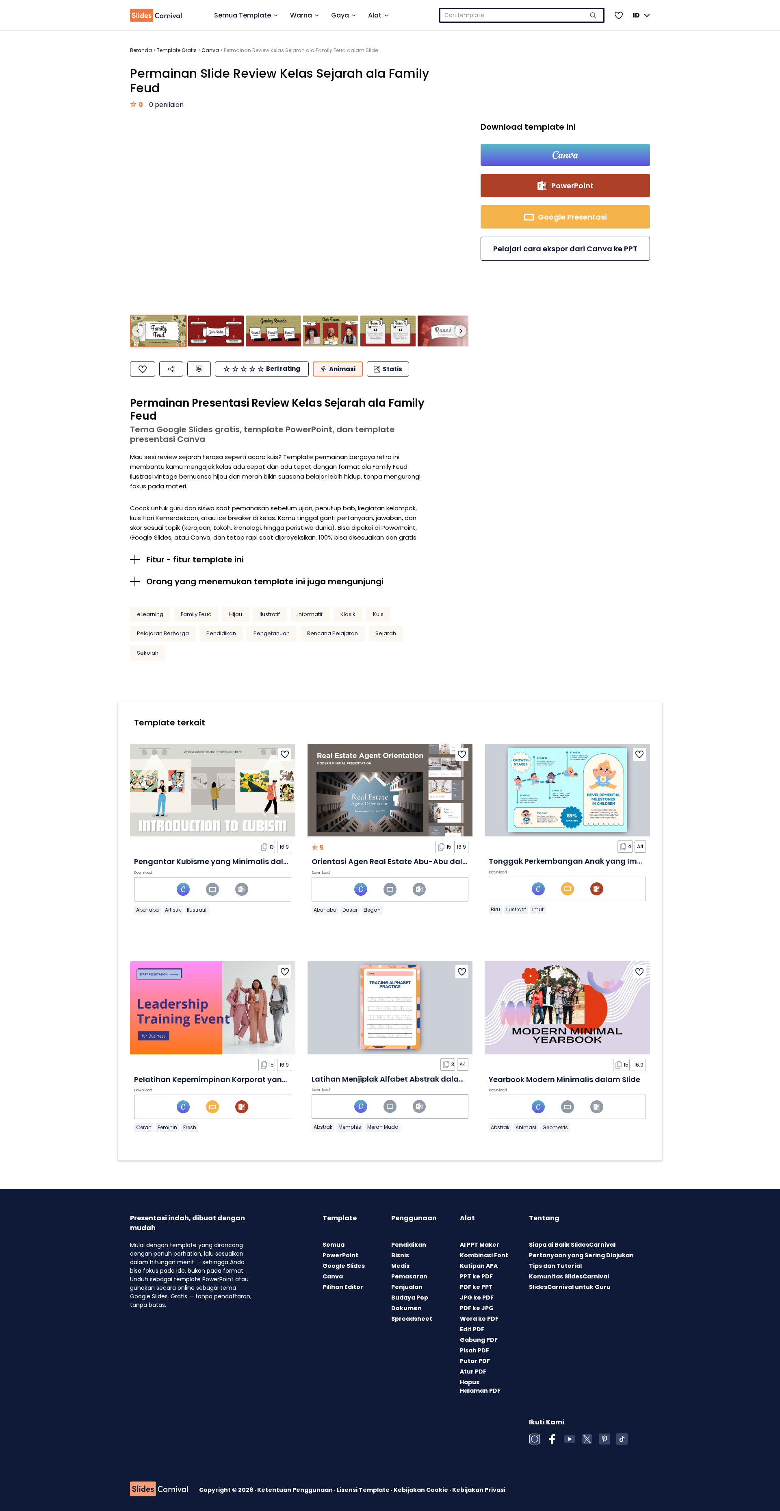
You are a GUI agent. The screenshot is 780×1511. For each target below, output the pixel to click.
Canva (210, 50)
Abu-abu (147, 909)
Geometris (555, 1127)
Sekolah (147, 653)
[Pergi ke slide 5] (388, 331)
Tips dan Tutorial (555, 1266)
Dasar (350, 909)
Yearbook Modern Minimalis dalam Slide (564, 1079)
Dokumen (406, 1308)
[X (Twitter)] (587, 1439)
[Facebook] (552, 1439)
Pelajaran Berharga (163, 633)
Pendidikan (221, 633)
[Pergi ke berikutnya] (460, 331)
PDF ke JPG (477, 1308)
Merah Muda (383, 1126)
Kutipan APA (479, 1266)
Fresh (189, 1127)
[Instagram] (534, 1439)
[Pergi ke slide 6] (445, 331)
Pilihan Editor (343, 1287)
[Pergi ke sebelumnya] (137, 331)
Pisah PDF (474, 1350)
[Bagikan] (171, 369)
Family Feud (196, 614)
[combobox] (521, 15)
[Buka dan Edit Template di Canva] (565, 155)
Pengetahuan (272, 633)
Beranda (141, 50)
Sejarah (385, 633)
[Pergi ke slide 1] (158, 331)
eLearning (150, 614)
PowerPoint (340, 1255)
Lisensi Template (364, 1490)
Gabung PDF (479, 1340)
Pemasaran (409, 1276)
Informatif (310, 614)
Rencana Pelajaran (332, 633)
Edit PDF (472, 1329)
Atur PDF (473, 1371)
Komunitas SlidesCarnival (569, 1276)
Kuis (378, 614)
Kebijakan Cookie (421, 1490)
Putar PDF (475, 1361)
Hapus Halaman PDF (480, 1386)
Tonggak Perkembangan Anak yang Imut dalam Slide (590, 861)
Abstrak (323, 1126)
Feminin (167, 1127)
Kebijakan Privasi (478, 1490)
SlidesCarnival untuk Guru (570, 1287)
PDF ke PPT (476, 1287)
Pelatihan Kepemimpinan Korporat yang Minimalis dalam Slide (253, 1079)
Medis (400, 1266)
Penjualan (406, 1287)
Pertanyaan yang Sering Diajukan (581, 1255)
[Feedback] (199, 369)
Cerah (144, 1127)
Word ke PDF (479, 1319)
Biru (495, 909)
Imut (538, 909)
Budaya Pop (409, 1297)
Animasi (526, 1127)
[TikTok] (622, 1439)
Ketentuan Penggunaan (295, 1490)
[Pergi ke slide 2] (215, 331)
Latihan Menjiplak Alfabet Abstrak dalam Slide (399, 1079)
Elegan (372, 909)
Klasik (347, 614)
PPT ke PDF (476, 1276)
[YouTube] (569, 1439)
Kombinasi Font (484, 1255)
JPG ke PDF (477, 1297)
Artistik (173, 909)
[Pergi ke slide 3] (273, 331)
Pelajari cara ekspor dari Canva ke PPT (565, 249)
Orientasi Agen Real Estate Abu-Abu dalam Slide (403, 861)
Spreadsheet (411, 1319)
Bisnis (400, 1255)
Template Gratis (177, 50)
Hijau (235, 614)
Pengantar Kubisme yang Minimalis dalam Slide (225, 861)
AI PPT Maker (479, 1245)
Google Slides (344, 1266)
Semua (333, 1245)
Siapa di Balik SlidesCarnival (572, 1245)
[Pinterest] (604, 1439)
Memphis (349, 1126)
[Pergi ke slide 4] (330, 331)
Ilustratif (270, 614)
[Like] (142, 369)
